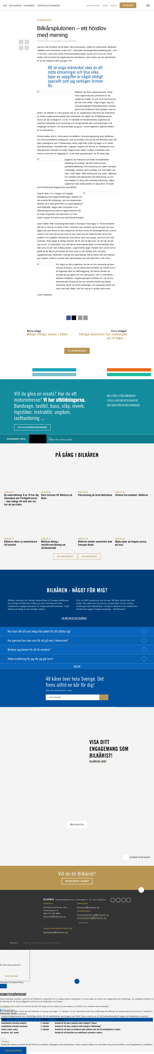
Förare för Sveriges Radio (60, 439)
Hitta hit (84, 923)
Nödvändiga (8, 1010)
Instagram (123, 900)
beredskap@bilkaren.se (56, 932)
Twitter (118, 900)
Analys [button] (3, 1038)
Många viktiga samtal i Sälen (47, 334)
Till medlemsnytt (89, 556)
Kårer (105, 6)
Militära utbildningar (121, 395)
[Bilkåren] (77, 4)
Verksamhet (29, 5)
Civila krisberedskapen (122, 400)
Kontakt (113, 6)
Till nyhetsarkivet (65, 556)
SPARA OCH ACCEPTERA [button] (13, 1050)
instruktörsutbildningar (123, 405)
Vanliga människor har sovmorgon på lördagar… (103, 336)
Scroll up (141, 890)
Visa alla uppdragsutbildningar (32, 427)
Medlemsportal (93, 6)
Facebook (112, 900)
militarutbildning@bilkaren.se (93, 915)
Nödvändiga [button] (5, 1007)
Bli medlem (128, 5)
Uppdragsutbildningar (49, 5)
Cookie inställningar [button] (11, 976)
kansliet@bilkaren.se (55, 916)
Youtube (128, 900)
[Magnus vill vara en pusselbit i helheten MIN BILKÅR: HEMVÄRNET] (82, 369)
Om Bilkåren (15, 5)
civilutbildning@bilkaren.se (91, 918)
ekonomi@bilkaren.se (88, 907)
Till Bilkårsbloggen (77, 350)
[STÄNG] (3, 986)
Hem (5, 5)
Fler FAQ (77, 666)
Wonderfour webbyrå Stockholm (48, 943)
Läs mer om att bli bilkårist (74, 618)
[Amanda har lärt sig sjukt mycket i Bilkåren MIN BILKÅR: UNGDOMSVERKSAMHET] (7, 369)
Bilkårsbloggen (44, 20)
